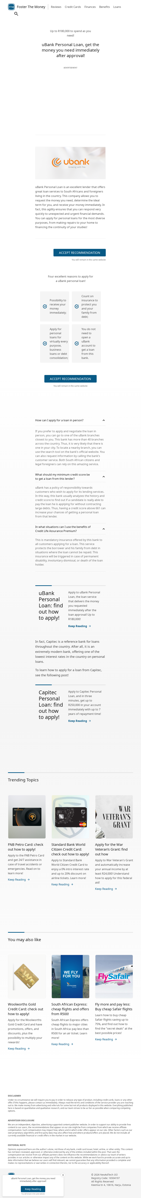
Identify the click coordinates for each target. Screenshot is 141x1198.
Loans (117, 7)
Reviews (56, 7)
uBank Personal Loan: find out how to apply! (51, 605)
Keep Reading (33, 1189)
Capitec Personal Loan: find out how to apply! (51, 705)
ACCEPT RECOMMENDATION (79, 253)
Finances (90, 7)
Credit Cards (73, 7)
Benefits (104, 7)
